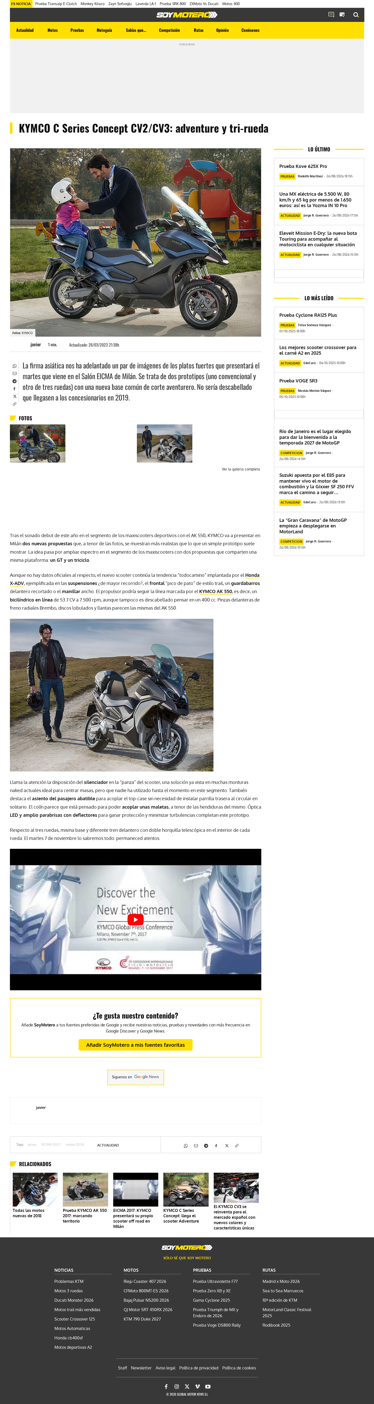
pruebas (287, 176)
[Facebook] (14, 388)
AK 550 (215, 591)
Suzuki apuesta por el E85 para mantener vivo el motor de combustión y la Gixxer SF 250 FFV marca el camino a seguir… (316, 483)
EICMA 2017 (51, 1145)
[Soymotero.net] (187, 15)
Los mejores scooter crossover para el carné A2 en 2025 (317, 350)
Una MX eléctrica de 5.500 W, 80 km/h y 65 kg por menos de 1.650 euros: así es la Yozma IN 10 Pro (315, 199)
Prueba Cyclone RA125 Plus (308, 315)
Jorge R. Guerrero (316, 215)
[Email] (14, 373)
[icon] (331, 15)
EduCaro (310, 363)
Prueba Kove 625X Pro (303, 166)
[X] (14, 395)
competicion (291, 453)
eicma (32, 1145)
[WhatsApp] (14, 365)
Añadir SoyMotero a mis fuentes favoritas (135, 1044)
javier (36, 344)
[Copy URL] (14, 403)
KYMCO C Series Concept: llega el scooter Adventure (181, 1216)
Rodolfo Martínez (310, 176)
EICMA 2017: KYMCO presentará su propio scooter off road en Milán (133, 1218)
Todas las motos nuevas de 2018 (29, 1213)
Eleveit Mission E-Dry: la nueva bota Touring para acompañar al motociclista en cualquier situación (318, 238)
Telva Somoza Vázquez (314, 325)
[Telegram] (14, 380)
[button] (356, 15)
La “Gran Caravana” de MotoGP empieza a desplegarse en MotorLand (313, 525)
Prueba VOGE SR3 (298, 380)
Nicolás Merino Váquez (314, 391)
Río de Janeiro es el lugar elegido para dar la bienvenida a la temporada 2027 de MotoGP (315, 437)
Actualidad (108, 1145)
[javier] (23, 344)
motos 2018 (75, 1145)
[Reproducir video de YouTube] (135, 919)
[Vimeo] (197, 1387)
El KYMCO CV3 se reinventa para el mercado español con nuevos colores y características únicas (234, 1217)
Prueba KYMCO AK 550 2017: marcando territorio (85, 1216)
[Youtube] (208, 1387)
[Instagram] (176, 1387)
